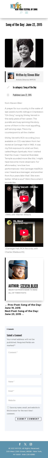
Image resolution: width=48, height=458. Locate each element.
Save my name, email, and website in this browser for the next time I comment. (23, 410)
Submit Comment (28, 419)
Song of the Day (29, 87)
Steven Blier (33, 75)
